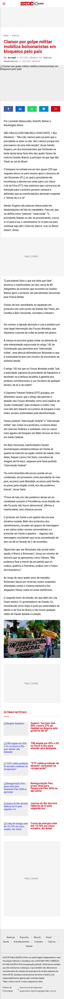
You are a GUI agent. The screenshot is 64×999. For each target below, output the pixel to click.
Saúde (29, 946)
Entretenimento (21, 941)
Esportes (24, 937)
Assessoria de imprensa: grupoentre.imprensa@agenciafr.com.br (38, 989)
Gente (6, 941)
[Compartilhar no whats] (32, 109)
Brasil (48, 937)
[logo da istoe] (32, 4)
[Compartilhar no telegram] (43, 109)
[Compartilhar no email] (55, 109)
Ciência (51, 941)
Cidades (38, 941)
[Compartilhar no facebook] (8, 109)
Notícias (15, 36)
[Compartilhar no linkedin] (20, 109)
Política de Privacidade (7, 989)
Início (6, 36)
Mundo (37, 937)
